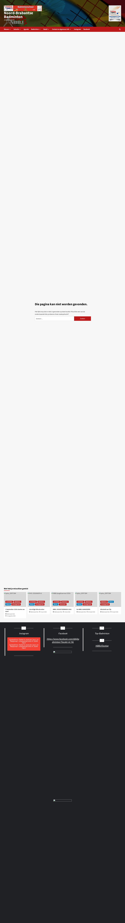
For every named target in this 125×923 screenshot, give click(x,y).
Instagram (77, 29)
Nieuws (6, 29)
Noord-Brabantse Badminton (18, 15)
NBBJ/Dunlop (101, 645)
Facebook (86, 29)
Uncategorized (16, 604)
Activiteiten (9, 602)
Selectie (16, 29)
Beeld (45, 29)
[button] (120, 29)
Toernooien (63, 604)
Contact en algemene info (60, 29)
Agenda (26, 29)
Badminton (35, 29)
